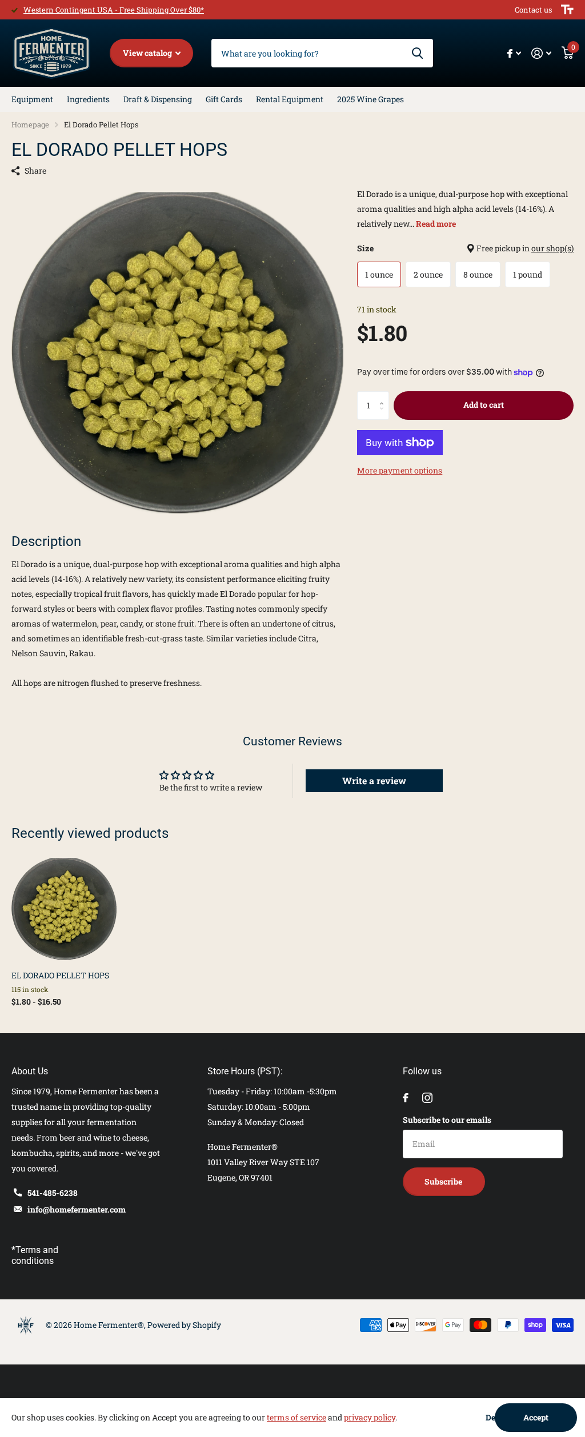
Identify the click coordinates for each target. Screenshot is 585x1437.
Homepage (30, 124)
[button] (385, 396)
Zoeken (417, 53)
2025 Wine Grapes (370, 99)
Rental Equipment (289, 99)
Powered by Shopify (184, 1324)
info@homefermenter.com (76, 1209)
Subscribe (444, 1181)
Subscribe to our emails (447, 1119)
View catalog (148, 52)
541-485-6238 (52, 1192)
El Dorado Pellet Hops (60, 975)
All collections (32, 99)
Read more (436, 223)
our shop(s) (552, 248)
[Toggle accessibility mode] (567, 9)
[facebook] (405, 1097)
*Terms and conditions (34, 1255)
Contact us (533, 10)
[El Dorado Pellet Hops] (64, 909)
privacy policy (369, 1417)
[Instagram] (427, 1098)
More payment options (399, 470)
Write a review (374, 780)
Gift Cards (224, 99)
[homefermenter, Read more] (514, 53)
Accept (535, 1417)
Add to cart (483, 404)
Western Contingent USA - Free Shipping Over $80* (113, 10)
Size (465, 248)
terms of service (296, 1417)
